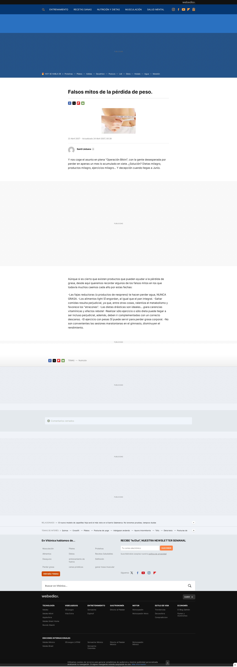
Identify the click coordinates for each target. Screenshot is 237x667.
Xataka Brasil (48, 646)
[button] (85, 149)
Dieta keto (168, 530)
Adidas (89, 74)
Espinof (91, 613)
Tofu (157, 530)
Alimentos (47, 554)
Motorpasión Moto (140, 613)
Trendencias (160, 610)
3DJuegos (69, 610)
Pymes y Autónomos (182, 614)
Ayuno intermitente (142, 530)
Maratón (156, 74)
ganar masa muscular (104, 567)
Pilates (79, 74)
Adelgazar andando (121, 530)
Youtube (183, 9)
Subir (187, 597)
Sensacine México (95, 642)
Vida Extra (69, 613)
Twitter (74, 103)
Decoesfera (160, 613)
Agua (146, 74)
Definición (99, 559)
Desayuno (47, 559)
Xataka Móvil (48, 613)
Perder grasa (48, 567)
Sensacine (92, 610)
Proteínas (69, 74)
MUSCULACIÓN (133, 9)
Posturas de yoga (101, 530)
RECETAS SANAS (83, 9)
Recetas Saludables (104, 554)
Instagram (173, 9)
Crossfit (76, 530)
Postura (112, 74)
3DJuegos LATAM (72, 642)
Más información (139, 664)
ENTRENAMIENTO (58, 9)
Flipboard (188, 9)
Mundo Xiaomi (49, 625)
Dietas (71, 554)
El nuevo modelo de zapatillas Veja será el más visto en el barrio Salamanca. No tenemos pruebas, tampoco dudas (107, 523)
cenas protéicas (76, 567)
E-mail (82, 103)
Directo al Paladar (117, 610)
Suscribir (166, 548)
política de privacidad (158, 554)
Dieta (128, 74)
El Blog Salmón (183, 610)
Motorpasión (137, 610)
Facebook (178, 9)
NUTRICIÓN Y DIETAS (108, 9)
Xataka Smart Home (51, 621)
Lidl (120, 74)
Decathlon (100, 74)
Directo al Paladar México (117, 643)
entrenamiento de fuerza (77, 560)
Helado (137, 74)
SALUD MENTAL (155, 9)
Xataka (45, 610)
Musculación (48, 548)
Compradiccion (161, 617)
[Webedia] (188, 2)
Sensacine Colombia (92, 647)
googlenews (193, 9)
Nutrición (83, 360)
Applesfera (47, 617)
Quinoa (65, 530)
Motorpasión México (137, 643)
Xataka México (49, 642)
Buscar (189, 585)
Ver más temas (51, 574)
